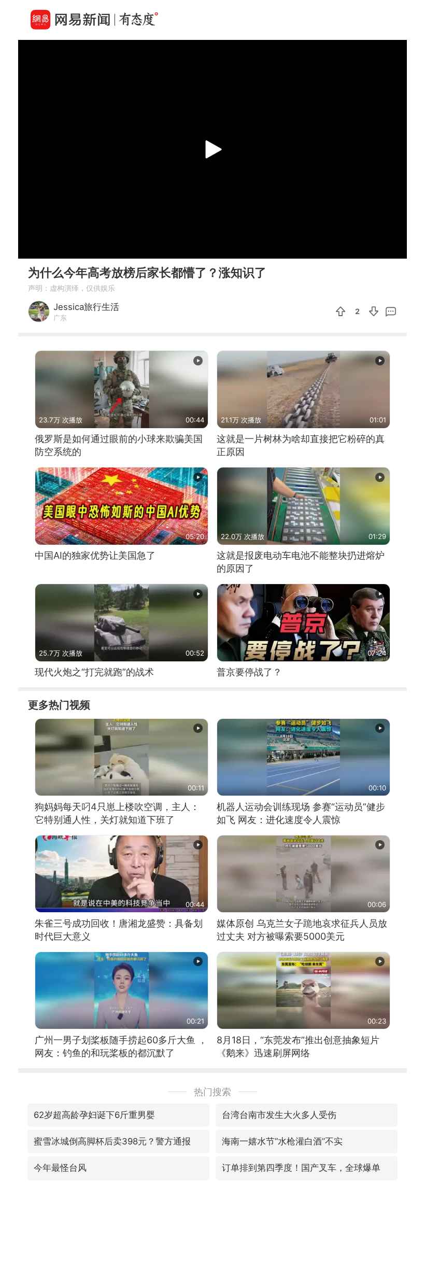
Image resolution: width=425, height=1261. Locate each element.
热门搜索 (212, 1091)
